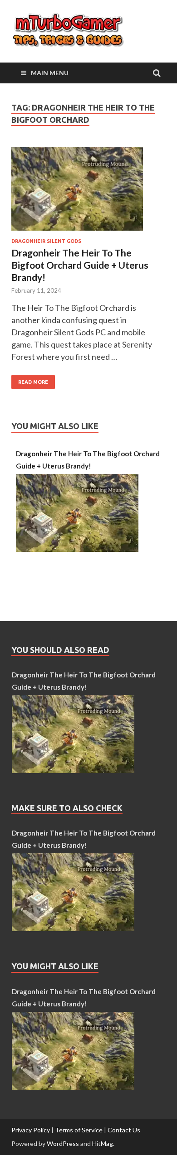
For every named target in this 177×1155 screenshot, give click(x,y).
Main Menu (50, 73)
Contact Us (124, 1130)
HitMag (102, 1143)
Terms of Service (79, 1130)
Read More (29, 380)
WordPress (63, 1143)
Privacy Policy (30, 1130)
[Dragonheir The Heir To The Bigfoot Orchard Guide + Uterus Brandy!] (88, 192)
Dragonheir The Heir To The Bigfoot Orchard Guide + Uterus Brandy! (79, 265)
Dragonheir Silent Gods (46, 241)
